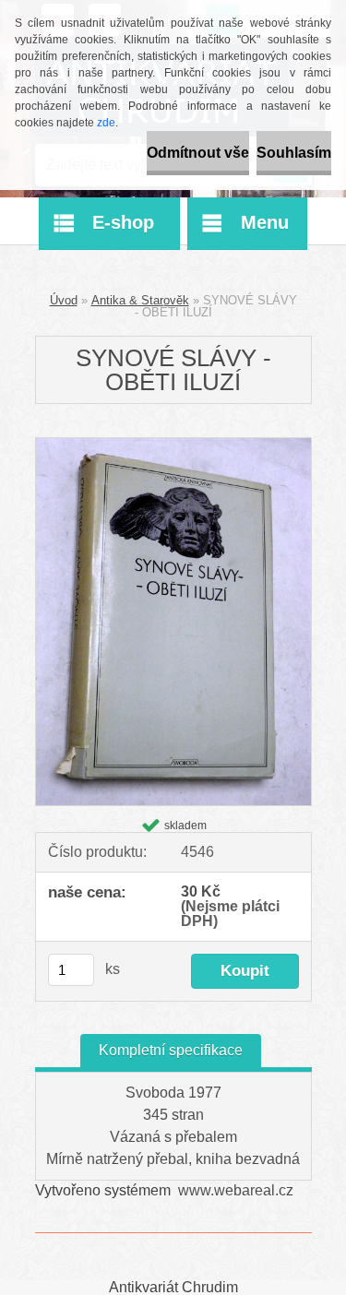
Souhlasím (294, 152)
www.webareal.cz (235, 1190)
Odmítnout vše (198, 152)
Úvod (64, 300)
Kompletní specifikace (171, 1050)
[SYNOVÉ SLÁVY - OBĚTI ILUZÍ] (173, 445)
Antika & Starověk (140, 300)
